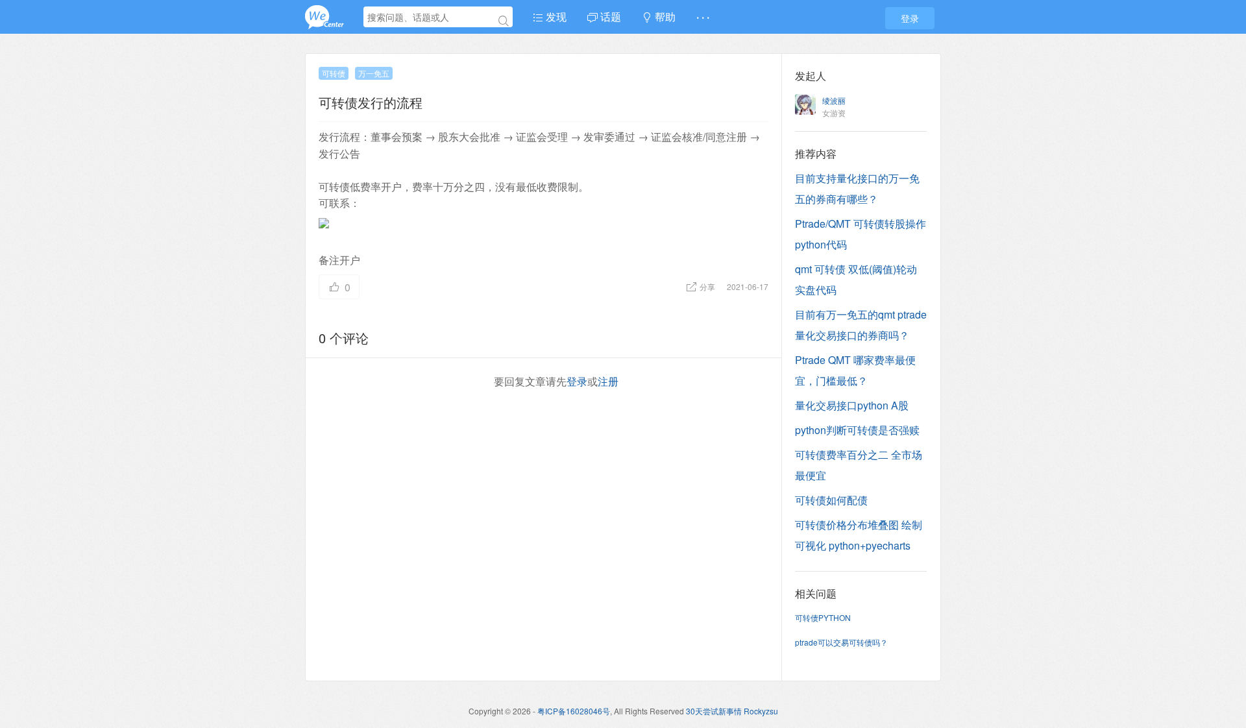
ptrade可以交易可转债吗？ (841, 642)
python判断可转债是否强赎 (857, 429)
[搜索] (503, 20)
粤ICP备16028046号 (573, 710)
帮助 (664, 16)
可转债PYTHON (823, 617)
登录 (910, 18)
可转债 (333, 73)
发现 (555, 16)
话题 (609, 16)
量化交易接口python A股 (852, 405)
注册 (608, 381)
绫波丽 (834, 100)
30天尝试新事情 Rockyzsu (732, 710)
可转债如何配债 (831, 499)
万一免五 (373, 73)
